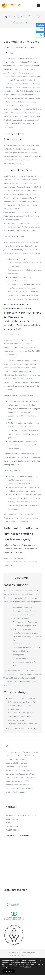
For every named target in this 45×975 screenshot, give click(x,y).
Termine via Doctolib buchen (17, 835)
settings (27, 967)
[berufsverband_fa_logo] (13, 903)
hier (15, 565)
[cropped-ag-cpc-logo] (13, 925)
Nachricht (40, 35)
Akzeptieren (8, 971)
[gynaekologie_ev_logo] (13, 911)
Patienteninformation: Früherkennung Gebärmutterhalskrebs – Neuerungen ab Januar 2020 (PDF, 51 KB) (20, 548)
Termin (40, 29)
